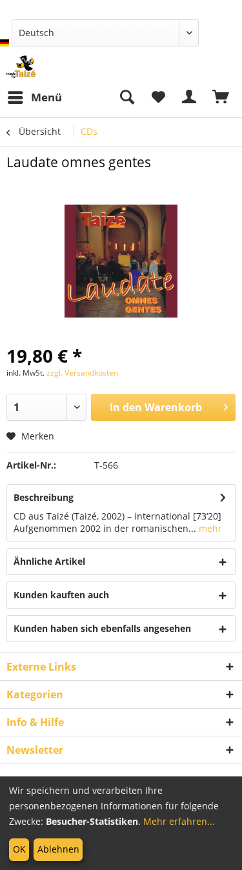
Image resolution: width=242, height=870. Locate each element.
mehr (209, 528)
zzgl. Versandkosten (82, 372)
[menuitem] (34, 97)
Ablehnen (58, 849)
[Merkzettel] (158, 97)
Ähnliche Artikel (49, 561)
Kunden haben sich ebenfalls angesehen (102, 628)
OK (19, 849)
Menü (46, 97)
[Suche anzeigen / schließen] (126, 97)
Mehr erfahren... (179, 821)
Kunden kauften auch (61, 595)
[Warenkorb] (221, 97)
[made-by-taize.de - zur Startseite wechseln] (20, 67)
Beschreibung (44, 497)
